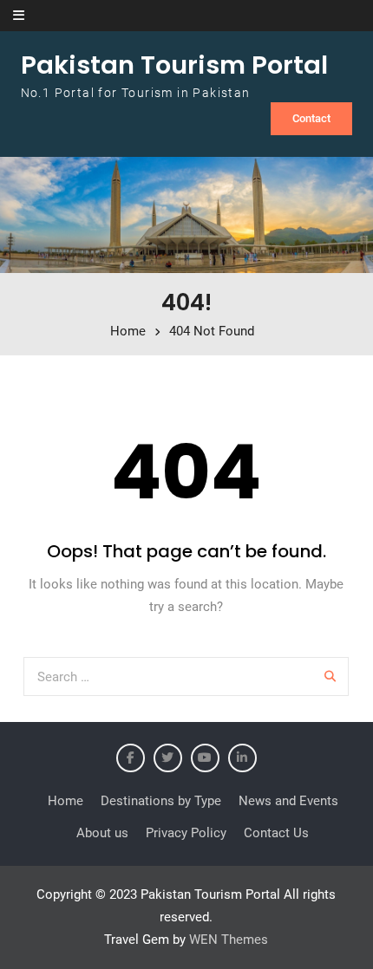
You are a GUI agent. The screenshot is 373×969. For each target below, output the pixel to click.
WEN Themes (228, 939)
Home (65, 801)
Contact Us (276, 833)
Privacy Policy (186, 833)
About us (102, 833)
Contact (311, 118)
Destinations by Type (161, 801)
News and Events (288, 801)
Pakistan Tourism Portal (174, 65)
